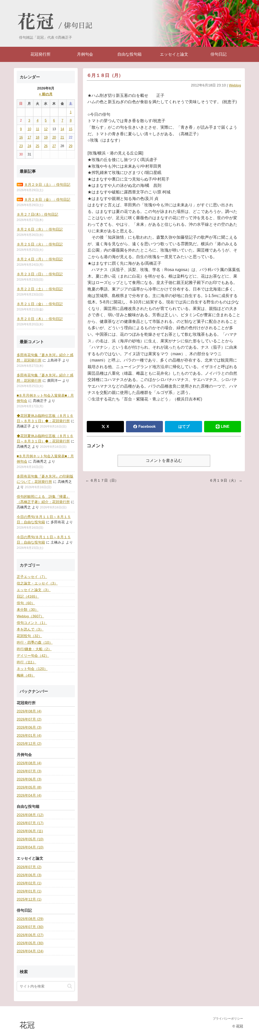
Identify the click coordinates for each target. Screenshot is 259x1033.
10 (29, 129)
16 (21, 137)
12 (46, 129)
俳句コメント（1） (32, 623)
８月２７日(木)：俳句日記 (37, 214)
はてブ (184, 426)
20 (54, 137)
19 (46, 137)
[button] (69, 986)
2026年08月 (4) (29, 711)
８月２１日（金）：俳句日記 (40, 304)
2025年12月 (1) (29, 899)
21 (62, 137)
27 (54, 146)
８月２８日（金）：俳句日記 (47, 199)
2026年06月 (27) (30, 935)
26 (46, 146)
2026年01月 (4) (29, 735)
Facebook (147, 426)
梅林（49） (26, 675)
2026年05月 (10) (30, 839)
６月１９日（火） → (225, 480)
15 (70, 129)
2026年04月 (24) (30, 951)
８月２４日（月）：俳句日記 (40, 259)
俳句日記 (78, 25)
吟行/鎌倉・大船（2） (34, 649)
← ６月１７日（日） (101, 480)
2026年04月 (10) (30, 847)
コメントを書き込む (164, 460)
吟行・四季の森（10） (35, 642)
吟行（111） (26, 662)
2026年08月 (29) (30, 919)
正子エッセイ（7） (32, 577)
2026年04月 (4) (29, 795)
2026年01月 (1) (29, 891)
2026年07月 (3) (29, 771)
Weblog (235, 85)
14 (62, 129)
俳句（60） (26, 603)
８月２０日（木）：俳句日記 (40, 319)
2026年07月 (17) (30, 823)
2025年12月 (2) (29, 744)
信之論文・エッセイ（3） (37, 583)
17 (29, 137)
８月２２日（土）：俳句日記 (40, 289)
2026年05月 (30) (30, 943)
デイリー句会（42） (33, 656)
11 (37, 129)
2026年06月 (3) (29, 727)
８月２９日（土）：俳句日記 (47, 185)
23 (21, 146)
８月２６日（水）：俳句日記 (40, 229)
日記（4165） (28, 596)
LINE (225, 426)
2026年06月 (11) (30, 831)
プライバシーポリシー (228, 1018)
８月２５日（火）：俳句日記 (40, 244)
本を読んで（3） (30, 629)
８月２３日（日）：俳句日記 (40, 274)
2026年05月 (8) (29, 787)
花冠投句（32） (29, 636)
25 (37, 146)
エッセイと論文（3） (34, 590)
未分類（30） (27, 610)
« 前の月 (46, 94)
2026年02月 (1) (29, 883)
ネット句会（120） (32, 669)
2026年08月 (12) (30, 815)
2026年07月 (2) (29, 719)
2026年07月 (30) (30, 927)
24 (29, 146)
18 (37, 137)
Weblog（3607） (30, 616)
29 (70, 146)
